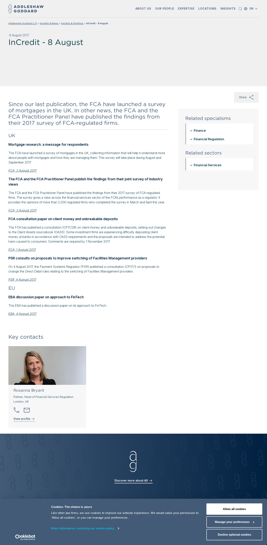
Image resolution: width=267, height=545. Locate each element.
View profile (22, 418)
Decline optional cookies (234, 534)
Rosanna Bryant (28, 390)
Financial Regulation (209, 139)
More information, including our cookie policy (82, 528)
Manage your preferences (232, 522)
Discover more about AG (132, 480)
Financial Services (207, 165)
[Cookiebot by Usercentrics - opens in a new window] (25, 537)
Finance (200, 130)
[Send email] (27, 410)
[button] (143, 9)
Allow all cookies (234, 509)
